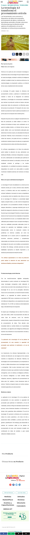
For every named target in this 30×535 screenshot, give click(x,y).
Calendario (21, 506)
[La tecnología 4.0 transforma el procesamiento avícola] (15, 42)
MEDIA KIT (7, 509)
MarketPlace (8, 500)
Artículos (21, 497)
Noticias (7, 497)
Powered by (15, 531)
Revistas (21, 500)
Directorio (21, 503)
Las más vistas (21, 492)
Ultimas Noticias (8, 492)
